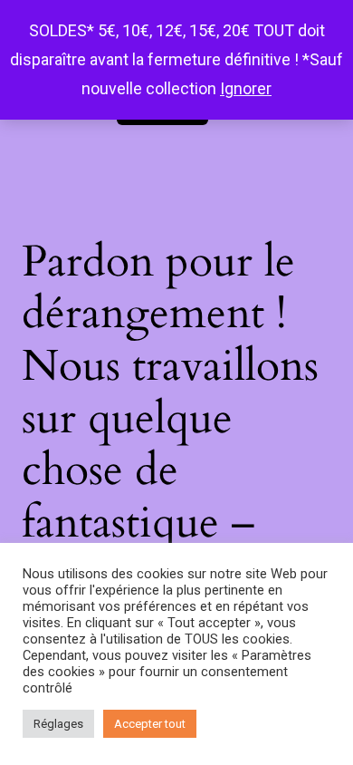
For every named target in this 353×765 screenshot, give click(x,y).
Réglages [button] (58, 724)
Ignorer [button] (246, 88)
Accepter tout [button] (150, 724)
